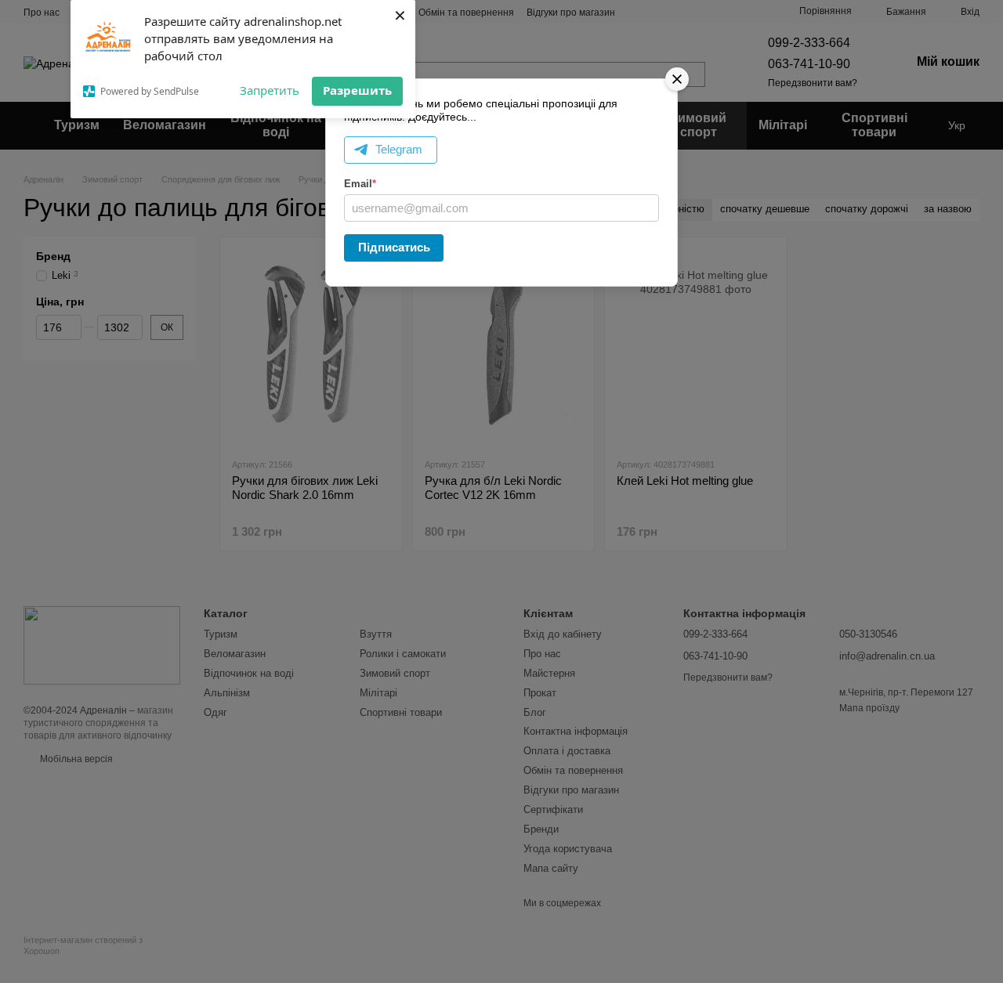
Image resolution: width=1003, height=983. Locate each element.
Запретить (269, 90)
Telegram (398, 149)
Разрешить (357, 90)
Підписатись (394, 247)
